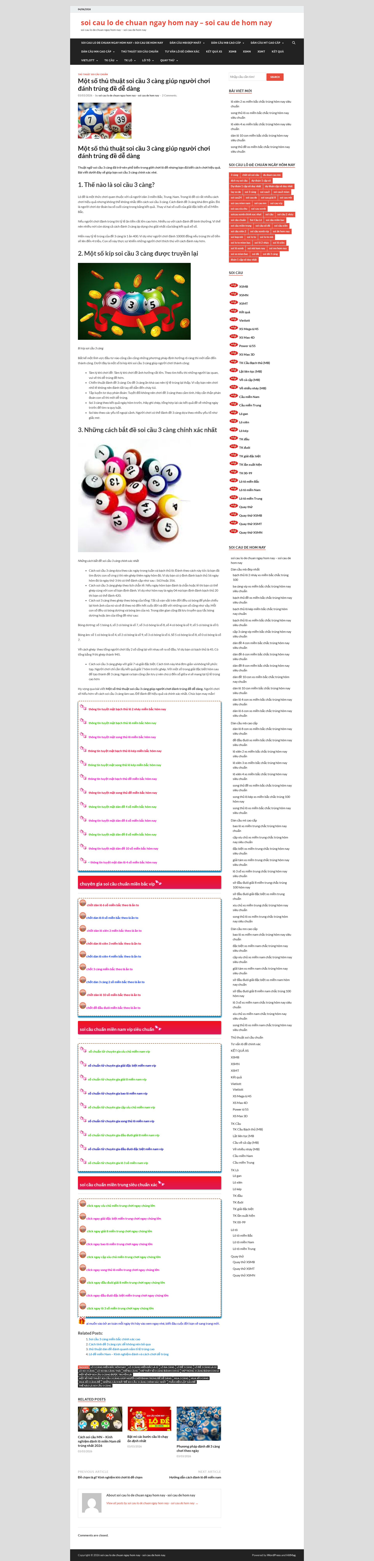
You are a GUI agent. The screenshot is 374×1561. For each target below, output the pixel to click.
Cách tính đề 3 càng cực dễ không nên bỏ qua (120, 1344)
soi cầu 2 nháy (285, 214)
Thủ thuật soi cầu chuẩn (139, 51)
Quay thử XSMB (250, 515)
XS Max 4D (247, 337)
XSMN (247, 51)
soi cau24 (236, 197)
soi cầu (269, 214)
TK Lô (128, 60)
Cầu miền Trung (250, 405)
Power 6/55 (247, 346)
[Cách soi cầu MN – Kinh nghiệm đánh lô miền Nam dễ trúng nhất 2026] (100, 1432)
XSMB (232, 51)
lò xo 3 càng (87, 1370)
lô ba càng (168, 1367)
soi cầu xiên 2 (238, 231)
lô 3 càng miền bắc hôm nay (108, 1367)
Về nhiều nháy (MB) (252, 388)
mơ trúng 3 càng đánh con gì (200, 1370)
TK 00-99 (245, 473)
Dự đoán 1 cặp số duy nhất (246, 186)
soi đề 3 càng (270, 253)
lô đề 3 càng (184, 1367)
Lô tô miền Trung (250, 498)
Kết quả (278, 51)
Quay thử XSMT (250, 524)
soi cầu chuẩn (238, 220)
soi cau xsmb (258, 208)
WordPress (274, 1555)
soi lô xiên (278, 242)
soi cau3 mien (281, 191)
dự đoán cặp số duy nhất (279, 186)
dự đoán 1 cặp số (261, 180)
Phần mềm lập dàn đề (182, 1381)
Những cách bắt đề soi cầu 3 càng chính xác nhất (134, 1381)
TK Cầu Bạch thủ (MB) (254, 363)
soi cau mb (286, 197)
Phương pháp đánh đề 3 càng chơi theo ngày (198, 1448)
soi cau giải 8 (268, 197)
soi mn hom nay (278, 248)
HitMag (290, 1555)
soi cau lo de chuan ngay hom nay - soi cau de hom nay (129, 95)
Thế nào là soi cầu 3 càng (95, 1385)
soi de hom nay (281, 231)
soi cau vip (276, 203)
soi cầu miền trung (241, 225)
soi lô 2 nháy (262, 242)
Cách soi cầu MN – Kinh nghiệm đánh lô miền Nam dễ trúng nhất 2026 (99, 1441)
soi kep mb (237, 237)
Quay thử (167, 60)
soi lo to (251, 237)
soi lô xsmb (237, 248)
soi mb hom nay (256, 248)
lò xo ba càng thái (109, 1370)
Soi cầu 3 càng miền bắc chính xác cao (114, 1339)
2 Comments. (169, 95)
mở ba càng (130, 1370)
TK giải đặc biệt (250, 456)
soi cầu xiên (281, 225)
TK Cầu (109, 60)
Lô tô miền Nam (249, 490)
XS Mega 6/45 (248, 329)
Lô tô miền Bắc (249, 481)
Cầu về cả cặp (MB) (246, 1142)
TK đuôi (244, 447)
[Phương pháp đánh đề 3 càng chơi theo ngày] (199, 1442)
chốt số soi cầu (250, 174)
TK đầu (244, 439)
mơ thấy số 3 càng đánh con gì (159, 1370)
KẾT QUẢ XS (214, 51)
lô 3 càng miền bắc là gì (143, 1367)
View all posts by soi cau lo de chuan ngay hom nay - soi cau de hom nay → (152, 1503)
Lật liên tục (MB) (250, 371)
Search (275, 77)
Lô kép (243, 431)
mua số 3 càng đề (90, 1381)
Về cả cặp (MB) (249, 380)
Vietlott (87, 60)
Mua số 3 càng (200, 1378)
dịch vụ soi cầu (239, 180)
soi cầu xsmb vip (259, 231)
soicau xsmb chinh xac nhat (246, 214)
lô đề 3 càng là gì (206, 1367)
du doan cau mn (271, 174)
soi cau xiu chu (239, 208)
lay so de (236, 191)
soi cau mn (260, 203)
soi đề (255, 253)
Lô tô (146, 60)
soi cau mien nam (240, 203)
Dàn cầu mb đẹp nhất (185, 42)
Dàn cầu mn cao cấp (96, 51)
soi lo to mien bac (241, 242)
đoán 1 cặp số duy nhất (244, 259)
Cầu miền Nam (249, 397)
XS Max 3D (247, 354)
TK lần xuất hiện (250, 464)
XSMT (261, 51)
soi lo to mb (266, 237)
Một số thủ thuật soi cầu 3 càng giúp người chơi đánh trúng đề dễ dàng (125, 1378)
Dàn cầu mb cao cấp (226, 42)
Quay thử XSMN (250, 532)
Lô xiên (244, 422)
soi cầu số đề (263, 225)
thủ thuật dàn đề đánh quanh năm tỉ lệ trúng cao (121, 1349)
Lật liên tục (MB (243, 1136)
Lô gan (243, 414)
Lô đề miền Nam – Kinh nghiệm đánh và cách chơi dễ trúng (128, 1354)
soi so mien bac (239, 253)
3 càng (234, 174)
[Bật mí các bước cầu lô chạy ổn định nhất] (149, 1432)
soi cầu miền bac (275, 220)
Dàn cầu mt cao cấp (265, 42)
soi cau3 (265, 191)
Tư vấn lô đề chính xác (182, 51)
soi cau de (251, 197)
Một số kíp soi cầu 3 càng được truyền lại (105, 1374)
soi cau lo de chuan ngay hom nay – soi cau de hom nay (176, 22)
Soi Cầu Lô (256, 220)
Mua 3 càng (181, 1378)
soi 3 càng (250, 191)
